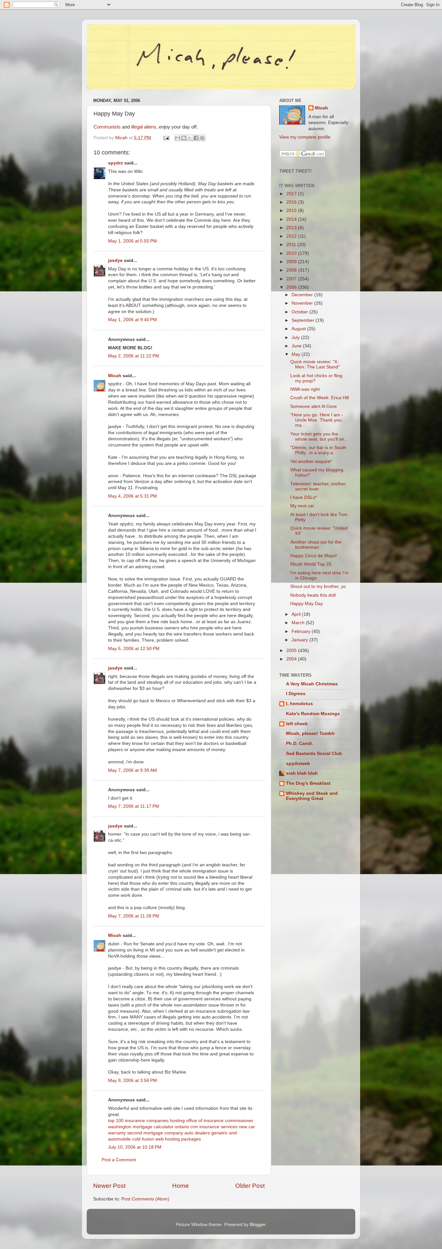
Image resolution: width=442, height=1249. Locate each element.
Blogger (257, 1224)
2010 (292, 253)
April (297, 614)
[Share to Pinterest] (202, 138)
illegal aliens (143, 126)
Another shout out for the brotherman (315, 545)
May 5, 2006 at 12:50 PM (134, 648)
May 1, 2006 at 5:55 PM (132, 241)
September (303, 320)
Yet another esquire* (311, 461)
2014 (292, 219)
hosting (177, 1120)
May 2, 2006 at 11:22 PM (133, 356)
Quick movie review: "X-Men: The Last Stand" (315, 364)
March (299, 622)
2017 (292, 193)
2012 (292, 236)
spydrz (115, 163)
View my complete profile (304, 137)
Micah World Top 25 (310, 564)
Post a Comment (119, 1159)
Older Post (250, 1185)
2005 (292, 650)
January (300, 639)
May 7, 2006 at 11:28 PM (133, 916)
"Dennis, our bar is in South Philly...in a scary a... (318, 450)
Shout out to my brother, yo (318, 586)
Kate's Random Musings (313, 713)
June (297, 345)
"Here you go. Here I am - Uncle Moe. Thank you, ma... (316, 420)
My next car (302, 505)
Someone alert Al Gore (313, 406)
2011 (291, 244)
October (300, 311)
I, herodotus (299, 703)
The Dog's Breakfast (308, 783)
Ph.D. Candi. (299, 743)
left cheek (297, 723)
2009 (292, 261)
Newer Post (109, 1185)
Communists (107, 126)
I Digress (295, 693)
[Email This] (177, 138)
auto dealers (197, 1133)
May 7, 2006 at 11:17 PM (133, 806)
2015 (292, 210)
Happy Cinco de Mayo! (313, 555)
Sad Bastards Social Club (314, 753)
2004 (292, 659)
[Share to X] (190, 138)
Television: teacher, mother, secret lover (318, 486)
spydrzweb (298, 763)
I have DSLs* (303, 497)
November (303, 303)
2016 (292, 202)
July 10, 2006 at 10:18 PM (134, 1147)
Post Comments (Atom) (145, 1199)
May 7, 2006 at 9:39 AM (132, 770)
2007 (292, 278)
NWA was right (305, 389)
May (297, 354)
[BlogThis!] (184, 138)
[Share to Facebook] (196, 138)
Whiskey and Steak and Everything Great (312, 796)
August (299, 328)
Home (180, 1185)
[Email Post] (166, 137)
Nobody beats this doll (313, 595)
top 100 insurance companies (138, 1120)
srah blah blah (302, 773)
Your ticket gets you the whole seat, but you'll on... (319, 437)
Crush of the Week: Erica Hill (319, 397)
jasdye (115, 260)
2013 (292, 227)
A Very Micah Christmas (312, 683)
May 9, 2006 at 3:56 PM (132, 1080)
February (302, 631)
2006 (292, 287)
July (296, 337)
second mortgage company (155, 1133)
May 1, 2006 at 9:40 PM (132, 319)
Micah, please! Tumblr (310, 733)
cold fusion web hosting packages (166, 1139)
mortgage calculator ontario (161, 1126)
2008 (292, 270)
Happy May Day (306, 603)
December (303, 294)
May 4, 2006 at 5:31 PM (132, 496)
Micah (114, 375)
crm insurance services (214, 1126)
